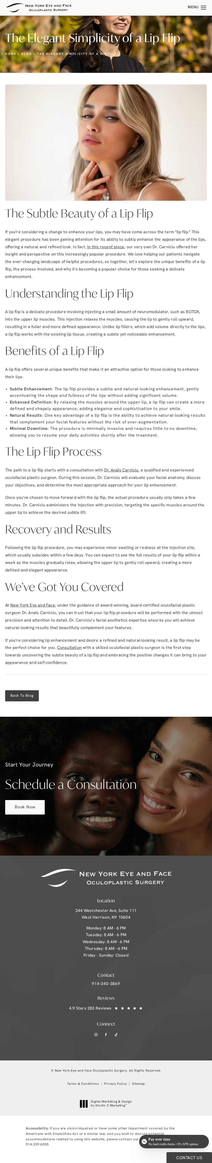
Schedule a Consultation (71, 777)
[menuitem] (96, 1035)
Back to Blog (22, 696)
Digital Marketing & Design (111, 1104)
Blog (26, 54)
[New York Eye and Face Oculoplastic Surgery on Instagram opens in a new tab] (96, 1035)
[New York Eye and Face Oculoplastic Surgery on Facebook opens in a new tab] (106, 1035)
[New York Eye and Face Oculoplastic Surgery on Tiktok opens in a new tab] (116, 1035)
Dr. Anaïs (121, 470)
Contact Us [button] (189, 1158)
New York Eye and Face (32, 605)
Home (10, 54)
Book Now (25, 807)
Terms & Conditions (83, 1084)
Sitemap (138, 1084)
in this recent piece (105, 247)
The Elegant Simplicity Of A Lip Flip (77, 54)
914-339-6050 (37, 1144)
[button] (203, 8)
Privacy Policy (115, 1084)
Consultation (69, 648)
